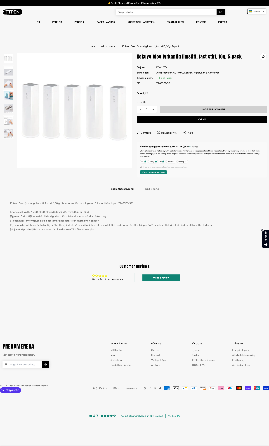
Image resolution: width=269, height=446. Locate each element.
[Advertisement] (56, 322)
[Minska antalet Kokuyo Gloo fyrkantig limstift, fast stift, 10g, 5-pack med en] (140, 109)
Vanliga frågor (159, 359)
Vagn (113, 354)
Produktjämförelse (121, 364)
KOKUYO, (178, 72)
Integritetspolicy (241, 350)
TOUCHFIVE (198, 364)
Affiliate (155, 364)
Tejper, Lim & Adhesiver (206, 72)
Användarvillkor (241, 364)
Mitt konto (116, 350)
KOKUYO (161, 67)
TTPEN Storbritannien (204, 359)
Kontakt (155, 354)
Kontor (201, 22)
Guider (195, 354)
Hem (37, 22)
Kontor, (188, 72)
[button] (257, 11)
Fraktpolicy (238, 359)
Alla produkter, (164, 72)
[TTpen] (12, 12)
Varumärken (175, 22)
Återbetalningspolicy (243, 354)
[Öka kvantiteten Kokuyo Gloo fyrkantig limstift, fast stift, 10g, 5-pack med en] (153, 109)
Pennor (57, 22)
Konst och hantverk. (141, 22)
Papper (222, 22)
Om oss (155, 350)
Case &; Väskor (106, 22)
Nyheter (196, 350)
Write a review (161, 277)
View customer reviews (153, 172)
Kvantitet (142, 102)
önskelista (116, 359)
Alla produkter (108, 46)
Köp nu (202, 119)
